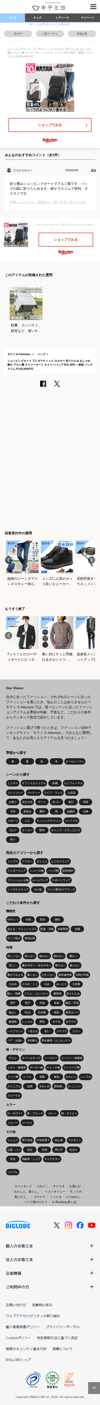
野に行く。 (22, 1197)
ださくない (48, 974)
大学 (13, 811)
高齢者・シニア (31, 1158)
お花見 (72, 792)
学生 (13, 1158)
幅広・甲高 (72, 1002)
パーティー (33, 792)
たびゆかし (73, 1197)
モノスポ (76, 1191)
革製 (42, 1076)
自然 (30, 1086)
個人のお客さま (19, 1246)
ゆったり (61, 984)
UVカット (13, 919)
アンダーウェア (16, 870)
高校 (85, 801)
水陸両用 (63, 928)
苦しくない (14, 956)
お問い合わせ (16, 1304)
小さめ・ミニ (30, 984)
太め (47, 984)
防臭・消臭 (47, 928)
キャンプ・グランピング (65, 830)
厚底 (42, 1021)
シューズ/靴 (37, 870)
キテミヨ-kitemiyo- (19, 354)
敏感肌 (13, 1021)
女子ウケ (71, 1021)
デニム (13, 1057)
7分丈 (27, 1012)
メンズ (12, 17)
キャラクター (52, 1158)
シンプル (85, 1076)
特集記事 (82, 33)
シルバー (13, 1122)
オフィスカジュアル (34, 783)
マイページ (87, 17)
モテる (56, 1021)
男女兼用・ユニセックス (56, 1040)
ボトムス (42, 861)
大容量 (76, 984)
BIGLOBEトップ (18, 1359)
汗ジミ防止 (14, 938)
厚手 (13, 1002)
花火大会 (27, 801)
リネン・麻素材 (16, 1067)
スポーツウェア (61, 880)
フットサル (71, 820)
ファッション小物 (18, 880)
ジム (27, 820)
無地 (56, 1076)
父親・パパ (14, 1149)
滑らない (30, 956)
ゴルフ (13, 830)
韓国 (56, 1012)
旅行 (71, 801)
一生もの (32, 1031)
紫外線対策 (65, 974)
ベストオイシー (55, 1191)
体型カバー (72, 1012)
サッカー (27, 830)
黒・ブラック (35, 1113)
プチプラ (61, 1031)
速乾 (57, 919)
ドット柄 (13, 1076)
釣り (13, 839)
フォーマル (14, 1095)
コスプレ (13, 1172)
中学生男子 (43, 1140)
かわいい (71, 1076)
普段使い (59, 1086)
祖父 (30, 1149)
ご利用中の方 (17, 1287)
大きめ (13, 984)
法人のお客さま (19, 1259)
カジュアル (14, 1086)
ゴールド (27, 1122)
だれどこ (42, 1186)
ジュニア (13, 1140)
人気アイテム (50, 33)
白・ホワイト (15, 1113)
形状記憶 (30, 938)
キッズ (37, 17)
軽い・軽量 (14, 993)
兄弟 (44, 1149)
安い (47, 1031)
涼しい (13, 965)
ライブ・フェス (53, 792)
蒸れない (44, 956)
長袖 (56, 1002)
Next (91, 560)
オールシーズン (75, 761)
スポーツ (13, 820)
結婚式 (71, 811)
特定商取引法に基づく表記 (57, 1337)
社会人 (73, 1149)
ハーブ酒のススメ (35, 1202)
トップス (13, 861)
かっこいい (74, 1086)
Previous (8, 560)
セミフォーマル (73, 783)
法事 (85, 811)
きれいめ (44, 1086)
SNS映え (32, 1040)
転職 (55, 783)
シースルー (51, 1057)
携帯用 (57, 993)
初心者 (59, 1140)
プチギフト (74, 1140)
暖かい (73, 956)
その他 (38, 889)
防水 (42, 919)
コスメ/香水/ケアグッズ (61, 889)
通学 (42, 811)
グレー (52, 1113)
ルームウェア (40, 880)
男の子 (59, 1149)
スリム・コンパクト (36, 993)
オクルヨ (59, 1186)
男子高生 (27, 1140)
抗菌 (77, 928)
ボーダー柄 (36, 1067)
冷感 (28, 919)
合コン (56, 801)
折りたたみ (73, 993)
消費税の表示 (42, 1304)
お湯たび (75, 1186)
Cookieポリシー (18, 1337)
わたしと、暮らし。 (27, 1191)
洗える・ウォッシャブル (22, 928)
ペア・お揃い (15, 1040)
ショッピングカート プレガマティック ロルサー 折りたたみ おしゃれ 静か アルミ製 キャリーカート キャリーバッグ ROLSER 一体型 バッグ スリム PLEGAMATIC (50, 364)
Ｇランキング (23, 1186)
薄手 (27, 1002)
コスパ (76, 1031)
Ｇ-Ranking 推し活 (64, 1202)
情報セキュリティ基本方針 (26, 1348)
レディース (62, 17)
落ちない (60, 965)
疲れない (59, 956)
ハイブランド (15, 1031)
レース (27, 1076)
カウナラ (39, 1197)
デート (42, 801)
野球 (42, 830)
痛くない (32, 974)
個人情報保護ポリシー (23, 1326)
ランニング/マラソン (48, 820)
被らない (75, 965)
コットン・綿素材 (72, 1057)
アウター (27, 861)
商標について (62, 1348)
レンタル (27, 1021)
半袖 (42, 1002)
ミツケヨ (56, 1197)
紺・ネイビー (69, 1113)
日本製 (42, 1012)
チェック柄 (53, 1067)
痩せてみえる (15, 974)
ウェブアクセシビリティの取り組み (33, 1315)
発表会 (27, 811)
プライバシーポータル (63, 1326)
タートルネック (31, 1057)
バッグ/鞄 (53, 870)
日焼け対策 (82, 974)
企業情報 (13, 1273)
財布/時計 (68, 870)
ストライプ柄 (72, 1067)
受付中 (18, 33)
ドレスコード (15, 792)
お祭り (13, 801)
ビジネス (13, 783)
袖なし (13, 1012)
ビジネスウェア (60, 861)
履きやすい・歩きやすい (36, 965)
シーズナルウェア (18, 889)
